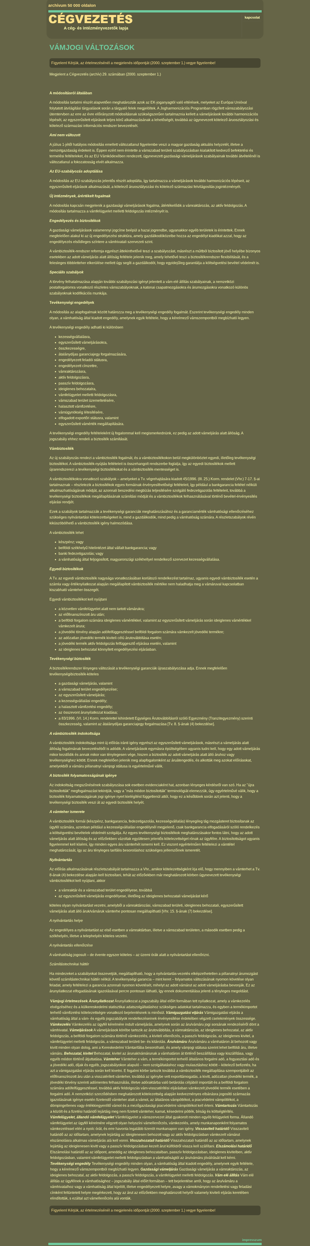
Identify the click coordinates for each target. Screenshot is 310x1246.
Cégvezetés (90, 19)
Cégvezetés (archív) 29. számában (97, 74)
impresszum (252, 1240)
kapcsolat (252, 17)
